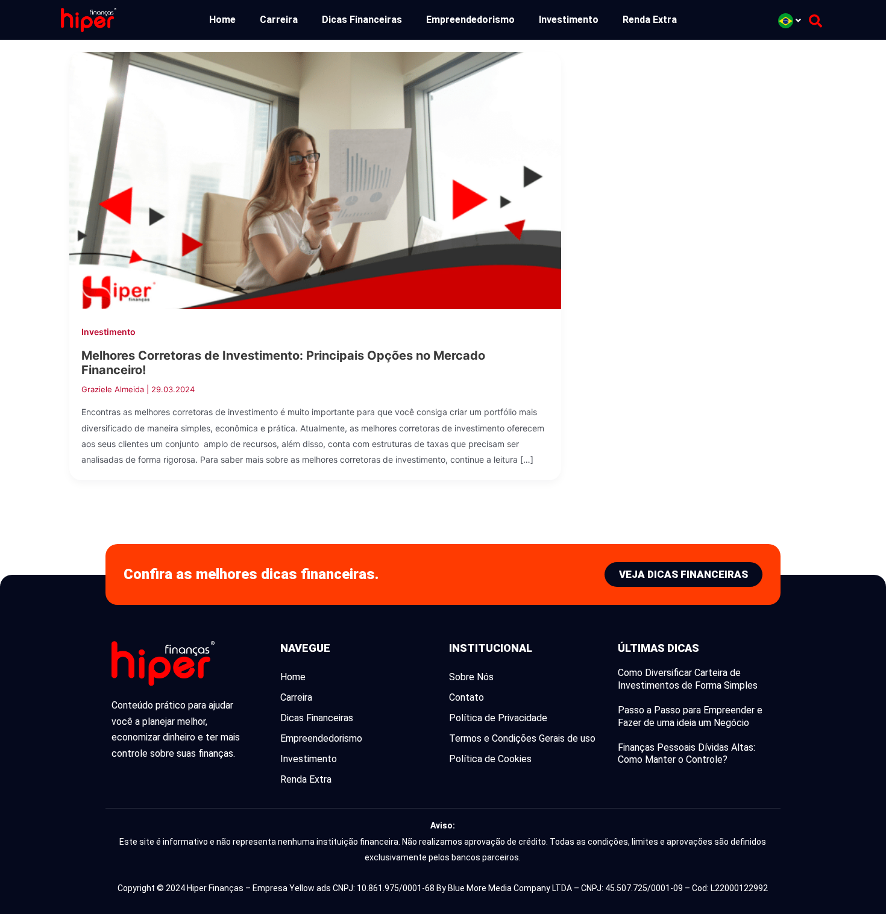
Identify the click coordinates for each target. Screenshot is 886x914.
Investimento (569, 19)
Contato (466, 697)
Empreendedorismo (470, 19)
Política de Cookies (490, 759)
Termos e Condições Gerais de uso (522, 738)
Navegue (305, 648)
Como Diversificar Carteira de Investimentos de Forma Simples (688, 679)
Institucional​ (490, 648)
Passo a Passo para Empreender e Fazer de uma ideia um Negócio (690, 716)
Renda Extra (650, 19)
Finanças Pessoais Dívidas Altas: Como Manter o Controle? (686, 754)
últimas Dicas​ (658, 648)
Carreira (279, 19)
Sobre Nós (471, 677)
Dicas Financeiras (362, 19)
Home (222, 19)
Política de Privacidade (498, 718)
